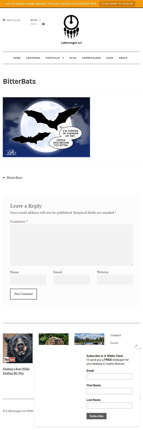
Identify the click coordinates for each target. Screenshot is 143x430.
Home (17, 57)
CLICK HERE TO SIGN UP (117, 3)
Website (103, 272)
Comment (19, 221)
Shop (109, 57)
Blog (73, 57)
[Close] (137, 346)
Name (14, 272)
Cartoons (33, 57)
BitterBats (14, 178)
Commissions (91, 57)
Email (57, 272)
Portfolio (53, 57)
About (123, 57)
